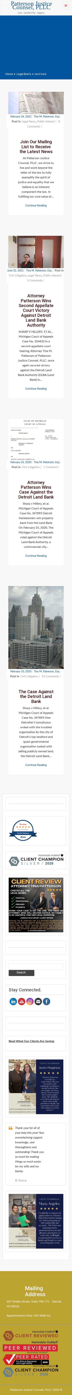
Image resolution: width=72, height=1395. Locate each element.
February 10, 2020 (20, 671)
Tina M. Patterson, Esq (46, 116)
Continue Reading (36, 205)
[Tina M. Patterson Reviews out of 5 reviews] (23, 840)
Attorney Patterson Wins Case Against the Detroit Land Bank (36, 490)
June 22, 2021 (15, 270)
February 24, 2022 (20, 116)
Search (21, 972)
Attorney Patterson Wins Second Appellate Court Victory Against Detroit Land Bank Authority (36, 310)
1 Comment (50, 467)
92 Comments (51, 677)
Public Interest (46, 121)
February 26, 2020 (20, 462)
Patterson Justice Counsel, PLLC (31, 5)
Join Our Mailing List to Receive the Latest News (36, 146)
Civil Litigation (17, 275)
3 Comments (35, 281)
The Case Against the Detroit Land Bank (36, 696)
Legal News (29, 121)
